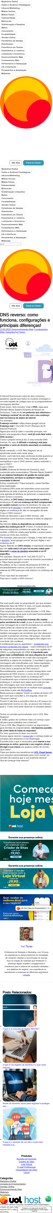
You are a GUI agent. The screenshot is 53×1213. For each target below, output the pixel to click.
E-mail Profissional (26, 1167)
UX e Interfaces (8, 67)
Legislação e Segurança (13, 54)
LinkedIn (26, 975)
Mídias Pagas (7, 14)
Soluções (10, 332)
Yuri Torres (20, 332)
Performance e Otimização (14, 63)
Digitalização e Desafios (13, 24)
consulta (47, 687)
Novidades (5, 1194)
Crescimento (7, 31)
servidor (17, 507)
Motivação (6, 21)
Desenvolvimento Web (12, 57)
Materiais (5, 73)
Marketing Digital (9, 169)
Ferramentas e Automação (13, 70)
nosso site (28, 736)
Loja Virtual (26, 1164)
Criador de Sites (26, 1161)
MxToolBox (26, 690)
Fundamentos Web (10, 60)
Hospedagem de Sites (26, 1169)
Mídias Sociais (8, 11)
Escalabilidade (8, 34)
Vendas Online (8, 37)
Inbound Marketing (10, 8)
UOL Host (16, 163)
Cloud (26, 1172)
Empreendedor (8, 18)
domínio (6, 540)
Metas (4, 28)
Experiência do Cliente (12, 47)
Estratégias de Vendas (12, 41)
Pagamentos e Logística (12, 50)
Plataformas (7, 44)
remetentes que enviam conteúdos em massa (24, 645)
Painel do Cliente (33, 163)
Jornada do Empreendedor (13, 1184)
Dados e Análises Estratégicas (15, 5)
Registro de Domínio (26, 1158)
